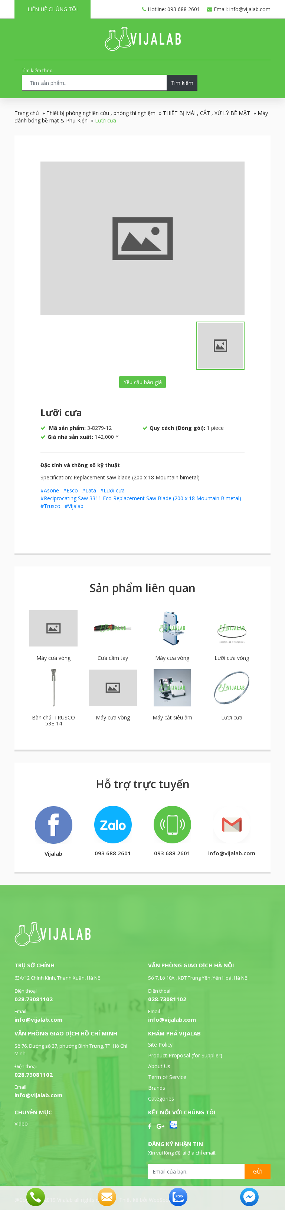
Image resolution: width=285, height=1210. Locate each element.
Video (21, 1123)
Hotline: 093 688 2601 (173, 9)
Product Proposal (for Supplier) (185, 1055)
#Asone (49, 490)
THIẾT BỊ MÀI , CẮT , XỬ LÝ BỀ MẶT (206, 112)
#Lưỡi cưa (112, 490)
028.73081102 (33, 999)
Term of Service (167, 1076)
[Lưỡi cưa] (142, 238)
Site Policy (160, 1044)
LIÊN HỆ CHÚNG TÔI (52, 9)
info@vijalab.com (38, 1019)
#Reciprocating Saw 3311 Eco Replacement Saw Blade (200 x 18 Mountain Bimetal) (140, 498)
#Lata (89, 490)
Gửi (257, 1171)
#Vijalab (74, 506)
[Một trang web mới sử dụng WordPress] (143, 48)
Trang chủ (26, 112)
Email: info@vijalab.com (241, 9)
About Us (159, 1066)
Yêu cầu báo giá (143, 382)
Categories (161, 1098)
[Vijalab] (52, 944)
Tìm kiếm (182, 82)
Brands (156, 1087)
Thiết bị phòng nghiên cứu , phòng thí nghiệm (100, 112)
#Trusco (50, 506)
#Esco (70, 490)
